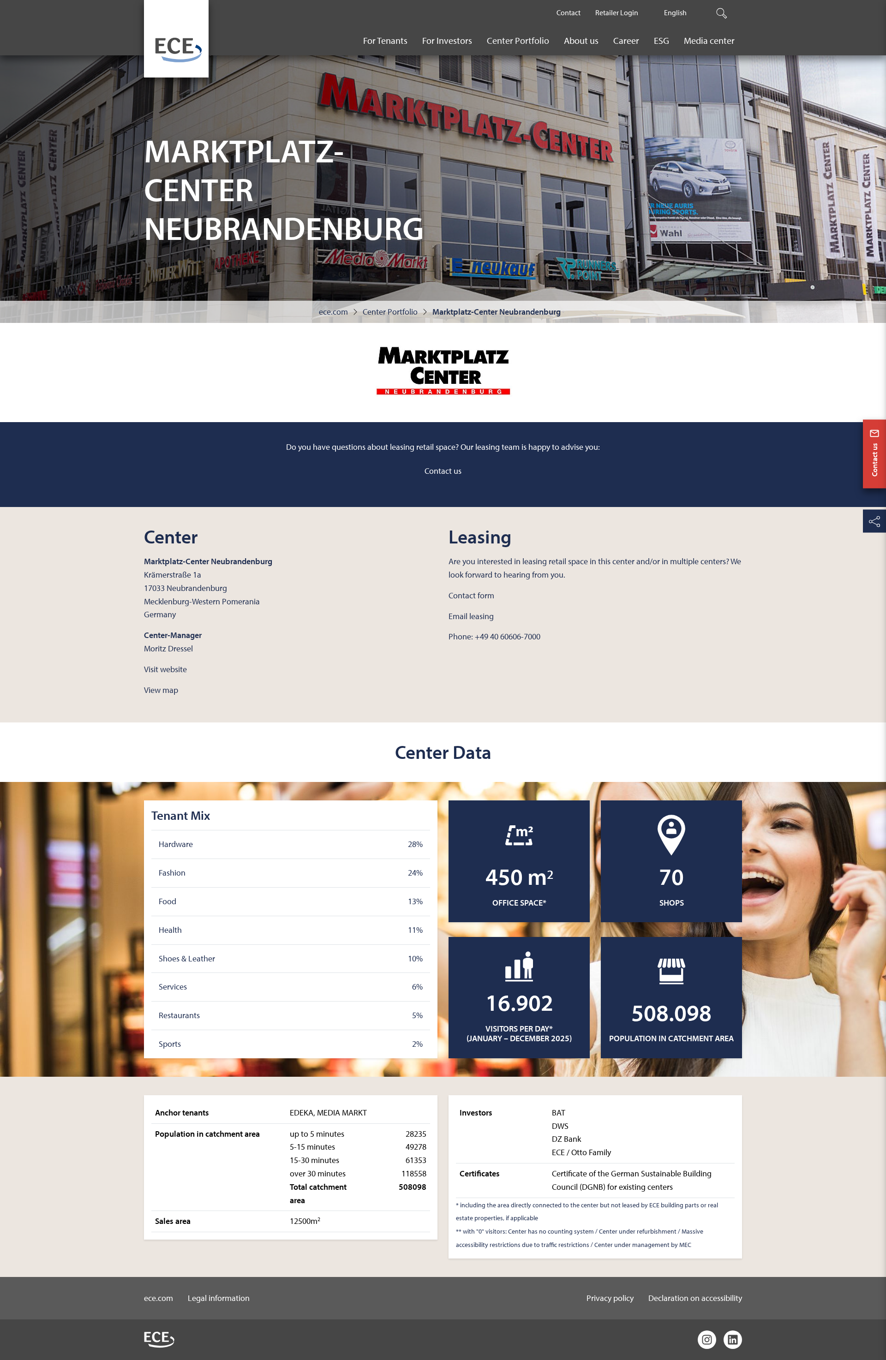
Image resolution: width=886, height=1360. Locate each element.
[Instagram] (707, 1339)
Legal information (219, 1298)
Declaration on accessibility (695, 1298)
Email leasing (471, 616)
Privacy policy (610, 1298)
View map (161, 690)
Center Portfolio (390, 311)
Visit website (165, 669)
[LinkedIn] (733, 1339)
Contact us (443, 470)
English (675, 12)
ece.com (333, 311)
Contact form (471, 595)
